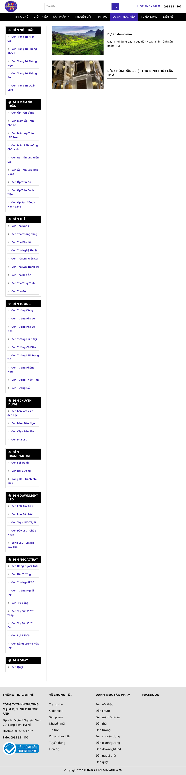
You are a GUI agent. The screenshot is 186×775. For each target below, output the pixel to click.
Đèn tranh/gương (19, 454)
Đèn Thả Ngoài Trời (23, 582)
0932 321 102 (172, 6)
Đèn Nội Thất (23, 30)
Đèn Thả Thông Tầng (24, 234)
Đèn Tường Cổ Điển (23, 347)
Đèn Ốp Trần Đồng (22, 112)
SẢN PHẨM (59, 16)
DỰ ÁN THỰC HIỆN (124, 16)
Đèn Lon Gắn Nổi (22, 514)
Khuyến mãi (57, 723)
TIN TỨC (101, 16)
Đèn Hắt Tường (21, 574)
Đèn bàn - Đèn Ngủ (23, 423)
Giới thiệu (55, 711)
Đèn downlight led (108, 749)
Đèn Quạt (20, 660)
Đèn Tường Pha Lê (23, 318)
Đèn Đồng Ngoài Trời (24, 566)
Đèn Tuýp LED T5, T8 (24, 522)
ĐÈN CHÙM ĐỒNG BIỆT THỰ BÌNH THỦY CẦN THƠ (140, 73)
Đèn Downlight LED (23, 497)
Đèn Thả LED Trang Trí (25, 266)
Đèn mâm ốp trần (20, 104)
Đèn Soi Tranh (20, 462)
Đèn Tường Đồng (22, 310)
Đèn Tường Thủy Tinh (25, 379)
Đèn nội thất (104, 704)
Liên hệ (54, 749)
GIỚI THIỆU (41, 16)
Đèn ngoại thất (106, 755)
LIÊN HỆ (168, 16)
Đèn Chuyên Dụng (20, 402)
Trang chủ (56, 704)
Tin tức (54, 730)
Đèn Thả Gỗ (18, 291)
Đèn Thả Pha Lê (21, 242)
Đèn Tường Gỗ (20, 388)
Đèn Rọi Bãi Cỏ (20, 635)
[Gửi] (115, 6)
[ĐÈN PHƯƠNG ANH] (21, 6)
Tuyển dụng (57, 743)
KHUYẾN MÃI (83, 16)
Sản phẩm (56, 717)
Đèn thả (18, 219)
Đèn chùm (103, 711)
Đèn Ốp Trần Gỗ (21, 182)
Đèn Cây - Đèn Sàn (22, 431)
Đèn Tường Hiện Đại (24, 339)
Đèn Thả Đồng (20, 226)
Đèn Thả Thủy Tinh (23, 283)
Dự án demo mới (119, 34)
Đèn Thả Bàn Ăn (21, 275)
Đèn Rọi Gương (21, 470)
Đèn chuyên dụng (108, 736)
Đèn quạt (102, 762)
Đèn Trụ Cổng (19, 603)
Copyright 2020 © (93, 770)
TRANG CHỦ (20, 16)
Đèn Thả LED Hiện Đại (24, 258)
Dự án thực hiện (60, 736)
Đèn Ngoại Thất (25, 559)
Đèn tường (21, 304)
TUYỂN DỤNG (149, 16)
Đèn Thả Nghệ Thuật (24, 250)
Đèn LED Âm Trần (22, 506)
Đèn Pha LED (19, 439)
